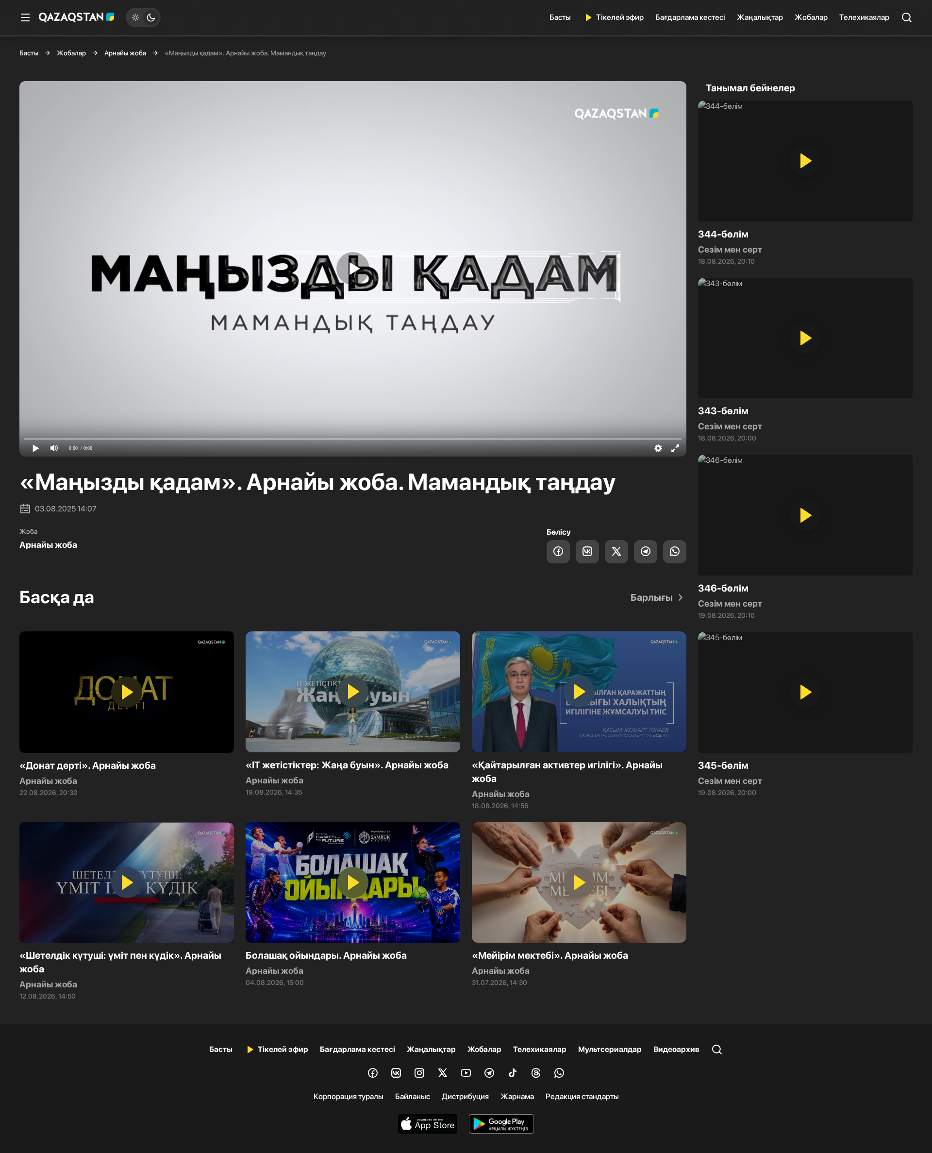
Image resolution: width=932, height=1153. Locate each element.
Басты (560, 17)
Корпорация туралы (348, 1096)
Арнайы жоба (125, 53)
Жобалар (811, 17)
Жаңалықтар (760, 17)
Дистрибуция (465, 1096)
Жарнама (517, 1096)
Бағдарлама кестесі (690, 17)
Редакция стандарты (582, 1096)
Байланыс (412, 1096)
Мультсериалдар (610, 1049)
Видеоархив (676, 1049)
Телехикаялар (864, 17)
